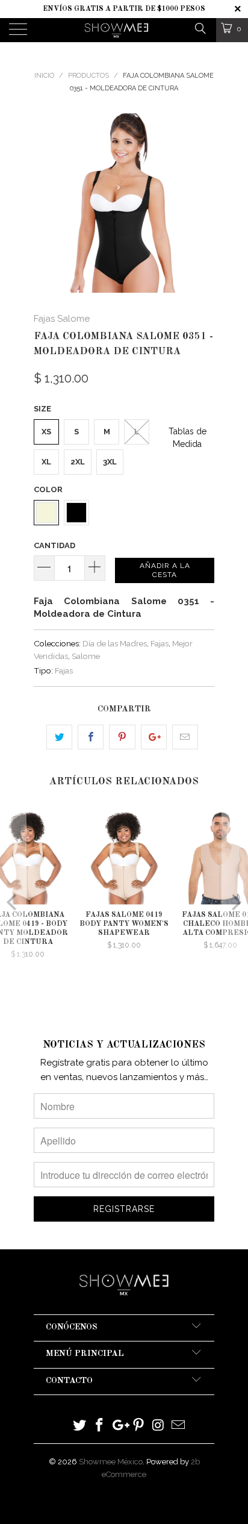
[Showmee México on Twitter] (80, 1426)
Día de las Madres (114, 643)
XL (46, 461)
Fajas (159, 643)
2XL (77, 461)
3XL (110, 461)
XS (46, 431)
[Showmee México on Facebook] (100, 1426)
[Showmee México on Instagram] (159, 1426)
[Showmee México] (117, 30)
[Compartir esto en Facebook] (91, 737)
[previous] (45, 203)
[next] (203, 203)
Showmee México (111, 1461)
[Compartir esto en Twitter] (59, 737)
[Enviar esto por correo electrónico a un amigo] (185, 737)
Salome (86, 656)
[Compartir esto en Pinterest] (122, 737)
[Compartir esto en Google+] (154, 737)
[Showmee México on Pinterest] (139, 1426)
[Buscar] (199, 28)
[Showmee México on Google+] (119, 1426)
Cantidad (54, 545)
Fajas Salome (62, 318)
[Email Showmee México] (178, 1426)
